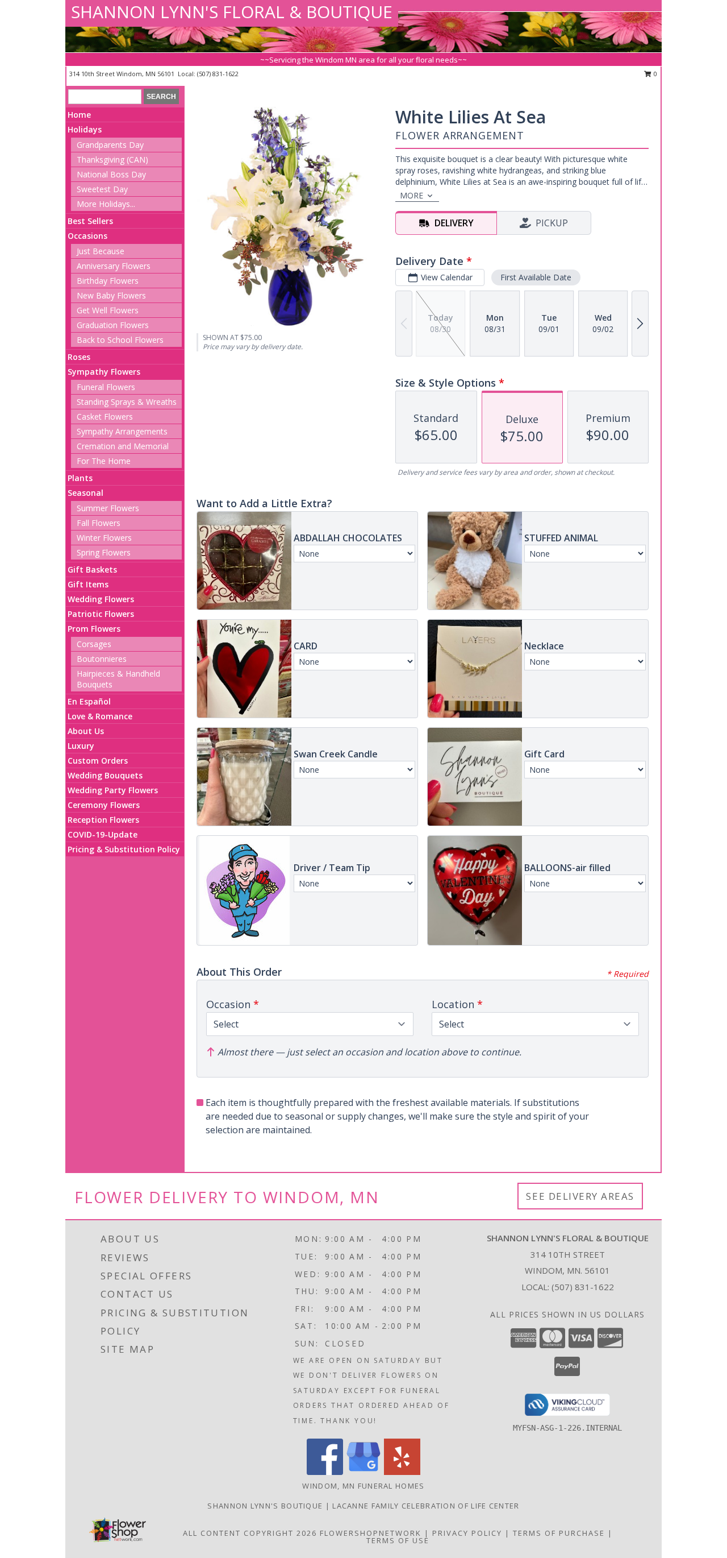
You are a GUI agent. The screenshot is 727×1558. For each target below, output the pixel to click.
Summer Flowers (108, 508)
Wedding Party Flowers (113, 790)
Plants (80, 478)
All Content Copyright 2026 (250, 1533)
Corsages (94, 644)
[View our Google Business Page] (363, 1471)
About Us (86, 731)
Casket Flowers (105, 416)
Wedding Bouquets (105, 775)
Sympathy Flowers (104, 371)
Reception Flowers (103, 819)
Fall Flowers (98, 522)
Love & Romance (100, 716)
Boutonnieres (102, 658)
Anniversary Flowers (114, 265)
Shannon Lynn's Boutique (266, 1506)
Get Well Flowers (108, 310)
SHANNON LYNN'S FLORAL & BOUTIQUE (231, 12)
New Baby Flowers (111, 295)
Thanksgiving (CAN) (112, 159)
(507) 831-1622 (218, 73)
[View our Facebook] (325, 1471)
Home (79, 114)
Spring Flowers (104, 552)
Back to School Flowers (120, 339)
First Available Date (535, 277)
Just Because (100, 251)
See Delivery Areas (580, 1196)
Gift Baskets (92, 569)
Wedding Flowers (101, 599)
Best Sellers (90, 221)
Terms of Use (397, 1540)
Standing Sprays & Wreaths (127, 401)
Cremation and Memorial (123, 446)
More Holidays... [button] (106, 203)
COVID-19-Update (102, 834)
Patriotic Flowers (101, 613)
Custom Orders (98, 760)
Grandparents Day (110, 144)
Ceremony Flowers (104, 804)
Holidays (85, 129)
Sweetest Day (102, 189)
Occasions (87, 235)
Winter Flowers (104, 537)
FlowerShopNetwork (370, 1533)
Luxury (81, 745)
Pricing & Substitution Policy (124, 849)
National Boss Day (111, 174)
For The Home (104, 460)
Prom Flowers (94, 628)
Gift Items (88, 584)
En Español (89, 701)
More (411, 195)
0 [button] (654, 73)
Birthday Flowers (108, 280)
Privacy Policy (467, 1533)
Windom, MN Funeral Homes (363, 1486)
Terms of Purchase (559, 1533)
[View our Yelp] (402, 1471)
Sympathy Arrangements (122, 431)
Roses (79, 356)
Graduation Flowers (113, 325)
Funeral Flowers (106, 387)
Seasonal (85, 492)
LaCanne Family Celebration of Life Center (425, 1506)
